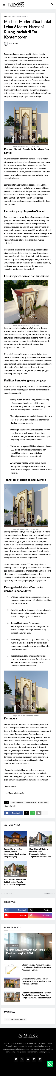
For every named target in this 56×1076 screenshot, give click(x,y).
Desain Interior (30, 803)
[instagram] (34, 1059)
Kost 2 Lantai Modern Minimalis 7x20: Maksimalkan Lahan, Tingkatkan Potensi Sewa (40, 853)
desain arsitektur (20, 17)
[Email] (38, 813)
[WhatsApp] (32, 813)
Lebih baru (7, 893)
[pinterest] (40, 1059)
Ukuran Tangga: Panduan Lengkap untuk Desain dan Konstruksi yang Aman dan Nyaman (36, 967)
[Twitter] (26, 813)
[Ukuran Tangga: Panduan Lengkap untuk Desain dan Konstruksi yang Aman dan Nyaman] (12, 969)
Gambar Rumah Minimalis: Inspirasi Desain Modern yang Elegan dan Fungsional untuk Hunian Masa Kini (36, 995)
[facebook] (16, 1059)
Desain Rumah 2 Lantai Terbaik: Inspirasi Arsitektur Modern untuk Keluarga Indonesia (36, 981)
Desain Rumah (10, 806)
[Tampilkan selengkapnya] (45, 813)
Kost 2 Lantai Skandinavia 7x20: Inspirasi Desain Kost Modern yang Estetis (15, 882)
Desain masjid (43, 803)
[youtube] (28, 1059)
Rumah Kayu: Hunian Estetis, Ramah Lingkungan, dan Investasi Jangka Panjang (15, 853)
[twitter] (22, 1059)
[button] (3, 4)
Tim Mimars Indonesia (36, 776)
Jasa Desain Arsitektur (15, 1019)
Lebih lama (48, 893)
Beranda (7, 17)
